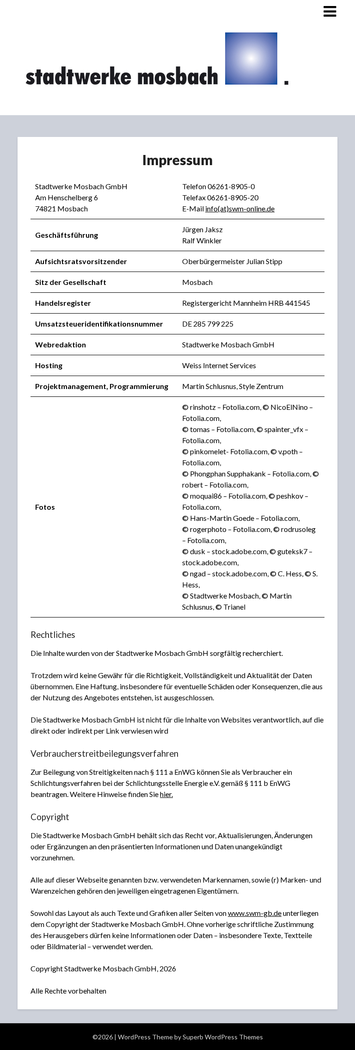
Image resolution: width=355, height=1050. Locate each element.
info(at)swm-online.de (240, 208)
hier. (166, 794)
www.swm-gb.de (255, 912)
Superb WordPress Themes (223, 1037)
